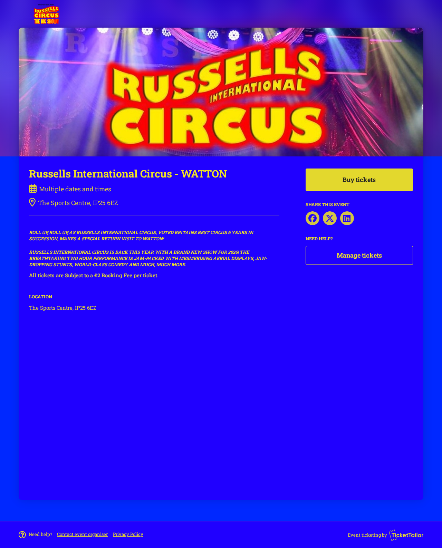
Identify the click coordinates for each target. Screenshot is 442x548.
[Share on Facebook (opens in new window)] (312, 218)
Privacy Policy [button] (128, 534)
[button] (82, 534)
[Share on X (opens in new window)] (330, 218)
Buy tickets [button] (359, 179)
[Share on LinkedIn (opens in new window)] (347, 218)
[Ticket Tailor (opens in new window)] (406, 534)
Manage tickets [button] (359, 255)
